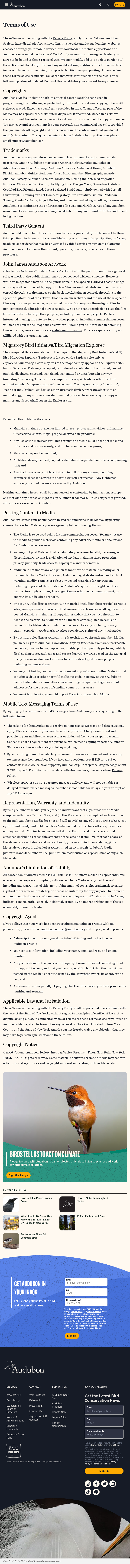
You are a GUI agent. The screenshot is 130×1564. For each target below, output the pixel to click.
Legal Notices (35, 1462)
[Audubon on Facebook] (96, 1483)
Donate (119, 4)
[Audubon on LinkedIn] (112, 1483)
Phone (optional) (73, 1300)
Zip (67, 1290)
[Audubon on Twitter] (104, 1483)
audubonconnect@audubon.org (63, 929)
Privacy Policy (74, 1328)
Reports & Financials (12, 1427)
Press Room (36, 1405)
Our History (13, 1400)
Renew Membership (59, 1424)
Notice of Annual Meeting (15, 1419)
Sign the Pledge (18, 1175)
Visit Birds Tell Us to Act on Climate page (65, 1127)
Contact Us (35, 1411)
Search (108, 4)
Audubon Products (57, 1405)
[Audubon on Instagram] (88, 1483)
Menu (6, 5)
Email (68, 1280)
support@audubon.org (27, 140)
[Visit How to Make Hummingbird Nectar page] (86, 1204)
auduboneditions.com (67, 330)
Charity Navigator (13, 1451)
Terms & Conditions (92, 1328)
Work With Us (37, 1395)
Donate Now (59, 1412)
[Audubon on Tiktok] (88, 1492)
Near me (100, 4)
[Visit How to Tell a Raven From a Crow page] (29, 1204)
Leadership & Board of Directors (13, 1409)
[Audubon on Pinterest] (96, 1492)
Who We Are (13, 1395)
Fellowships (36, 1400)
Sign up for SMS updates (38, 1418)
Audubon (17, 5)
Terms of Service (94, 1311)
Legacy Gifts (59, 1417)
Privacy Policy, (63, 38)
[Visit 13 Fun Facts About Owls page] (86, 1222)
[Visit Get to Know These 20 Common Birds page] (29, 1241)
